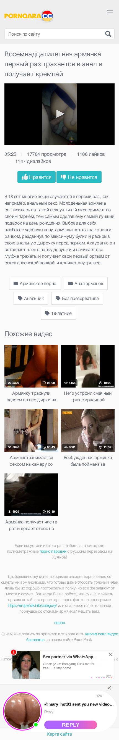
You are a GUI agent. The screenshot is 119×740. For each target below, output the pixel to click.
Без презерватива (80, 298)
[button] (59, 114)
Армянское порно (37, 283)
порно (59, 622)
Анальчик (33, 298)
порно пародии (53, 551)
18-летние (61, 313)
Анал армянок (89, 283)
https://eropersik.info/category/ (32, 605)
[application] (59, 114)
